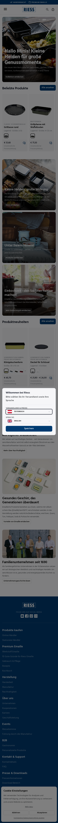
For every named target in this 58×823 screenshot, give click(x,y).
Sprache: (10, 418)
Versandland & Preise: (17, 408)
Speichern (29, 428)
